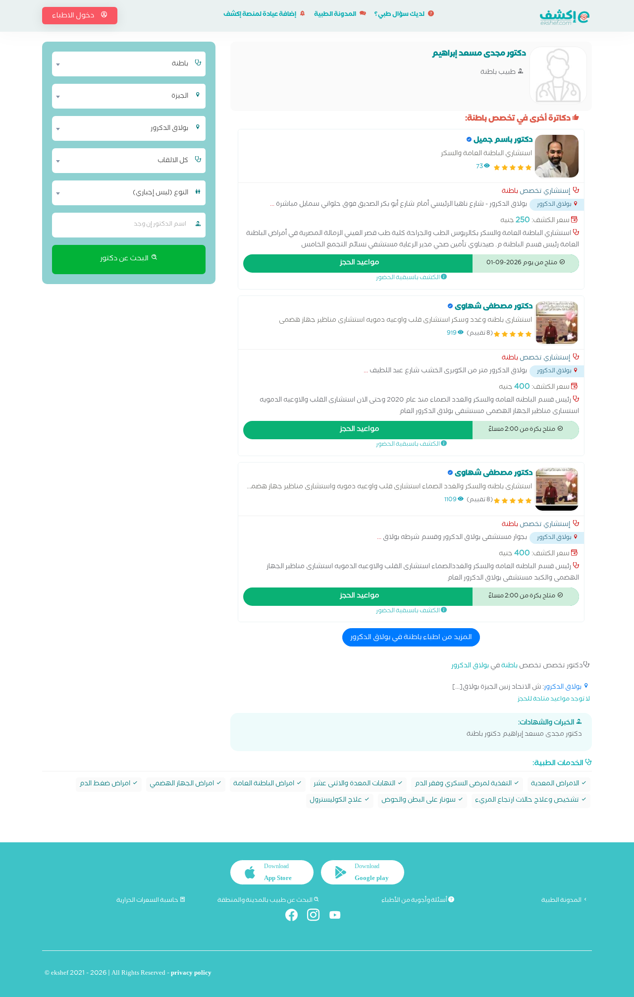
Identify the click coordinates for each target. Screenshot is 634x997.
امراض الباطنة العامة (264, 784)
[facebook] (295, 917)
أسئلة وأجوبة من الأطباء (414, 900)
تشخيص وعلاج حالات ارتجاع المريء (528, 801)
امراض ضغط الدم (105, 784)
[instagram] (317, 917)
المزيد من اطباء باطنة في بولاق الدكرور (411, 638)
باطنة (510, 192)
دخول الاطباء (74, 16)
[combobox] (122, 64)
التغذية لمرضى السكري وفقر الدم (464, 784)
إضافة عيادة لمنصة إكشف (260, 15)
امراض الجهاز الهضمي (182, 784)
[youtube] (339, 917)
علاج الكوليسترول (337, 801)
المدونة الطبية (335, 15)
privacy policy (191, 974)
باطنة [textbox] (180, 64)
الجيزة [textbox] (179, 97)
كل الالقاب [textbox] (173, 161)
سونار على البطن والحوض (419, 801)
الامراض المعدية (556, 784)
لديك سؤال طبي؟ (399, 15)
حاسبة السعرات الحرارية (147, 900)
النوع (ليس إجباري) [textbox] (160, 193)
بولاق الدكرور (470, 666)
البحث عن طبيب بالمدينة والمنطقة (265, 900)
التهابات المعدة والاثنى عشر (355, 784)
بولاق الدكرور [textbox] (169, 129)
